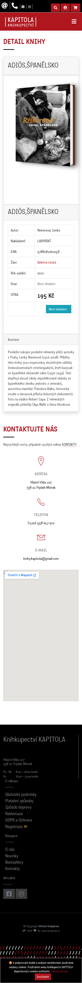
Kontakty (12, 869)
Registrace (14, 827)
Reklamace (14, 814)
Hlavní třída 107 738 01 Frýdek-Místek (41, 485)
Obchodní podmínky (21, 795)
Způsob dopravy (18, 808)
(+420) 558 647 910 (41, 523)
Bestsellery (14, 863)
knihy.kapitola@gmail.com (41, 558)
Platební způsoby (19, 801)
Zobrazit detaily (59, 971)
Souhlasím (43, 977)
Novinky (11, 856)
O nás (9, 850)
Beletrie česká (46, 262)
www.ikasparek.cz (51, 931)
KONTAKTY (69, 444)
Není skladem (58, 309)
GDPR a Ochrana (18, 820)
